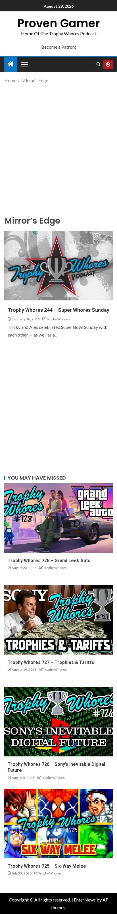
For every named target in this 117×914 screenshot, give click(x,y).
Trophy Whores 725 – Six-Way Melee (47, 866)
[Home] (11, 64)
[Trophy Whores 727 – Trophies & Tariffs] (58, 620)
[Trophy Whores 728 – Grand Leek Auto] (58, 518)
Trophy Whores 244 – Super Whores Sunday (58, 310)
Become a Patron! (58, 46)
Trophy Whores (58, 319)
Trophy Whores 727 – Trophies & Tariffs (51, 662)
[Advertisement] (58, 148)
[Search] (98, 64)
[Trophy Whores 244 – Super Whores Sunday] (58, 265)
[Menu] (24, 64)
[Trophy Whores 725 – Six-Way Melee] (58, 823)
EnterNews (85, 899)
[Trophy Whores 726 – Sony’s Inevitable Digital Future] (58, 721)
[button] (24, 64)
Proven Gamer (58, 23)
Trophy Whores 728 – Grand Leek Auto (49, 560)
